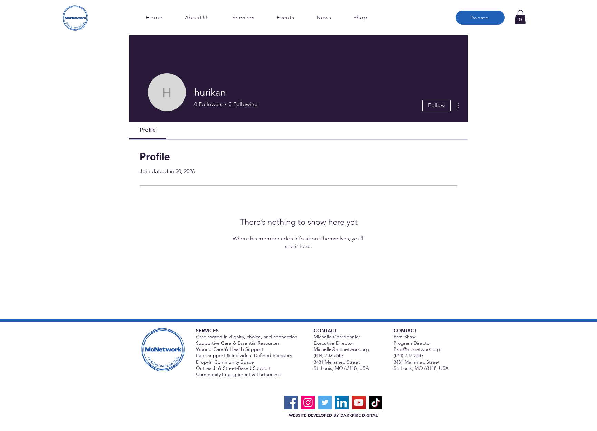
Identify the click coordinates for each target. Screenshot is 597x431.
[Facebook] (291, 402)
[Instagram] (308, 402)
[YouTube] (359, 402)
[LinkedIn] (342, 402)
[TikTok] (375, 402)
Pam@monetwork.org (417, 349)
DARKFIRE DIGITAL (359, 415)
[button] (520, 17)
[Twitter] (325, 402)
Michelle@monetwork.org (341, 349)
